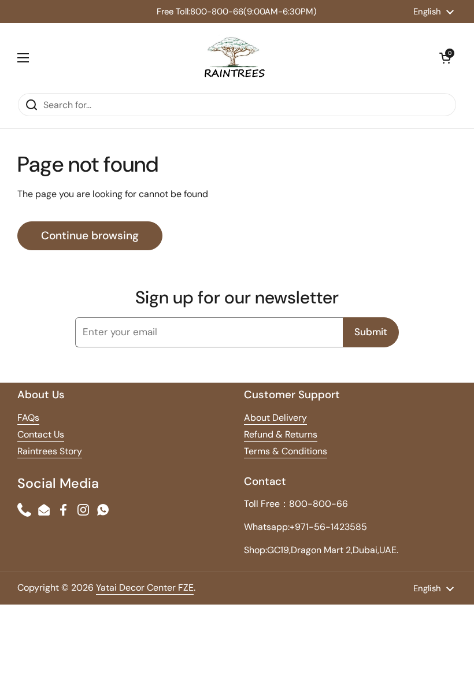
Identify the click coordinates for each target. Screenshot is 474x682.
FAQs (28, 418)
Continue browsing (90, 235)
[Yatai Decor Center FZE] (234, 58)
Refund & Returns (280, 434)
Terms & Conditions (285, 451)
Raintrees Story (49, 451)
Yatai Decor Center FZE (145, 587)
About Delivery (275, 418)
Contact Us (40, 434)
